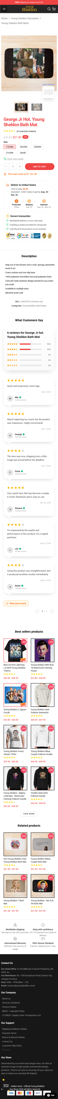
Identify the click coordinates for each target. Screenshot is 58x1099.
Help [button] (52, 1095)
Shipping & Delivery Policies (14, 1029)
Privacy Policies (9, 1007)
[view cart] (54, 9)
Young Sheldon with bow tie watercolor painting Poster (42, 668)
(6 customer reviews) (26, 131)
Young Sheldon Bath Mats (15, 23)
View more (29, 814)
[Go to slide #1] (21, 107)
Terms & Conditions (11, 1003)
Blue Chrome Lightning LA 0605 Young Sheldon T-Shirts (15, 668)
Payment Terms (9, 1033)
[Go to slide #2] (37, 107)
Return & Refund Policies (13, 1037)
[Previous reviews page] (37, 611)
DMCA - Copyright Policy (13, 1011)
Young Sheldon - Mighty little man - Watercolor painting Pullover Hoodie (15, 796)
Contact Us (7, 1041)
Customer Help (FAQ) (12, 1045)
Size (6, 142)
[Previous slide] (6, 63)
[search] (49, 9)
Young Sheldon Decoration (25, 18)
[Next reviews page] (51, 611)
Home (4, 18)
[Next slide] (52, 63)
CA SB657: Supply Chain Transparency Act (21, 1015)
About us (6, 998)
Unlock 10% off (6, 1085)
